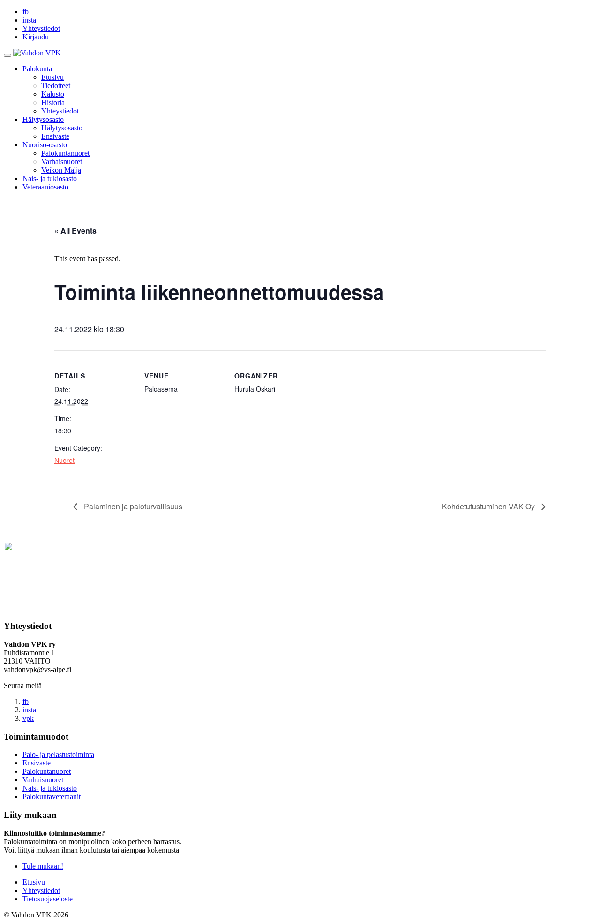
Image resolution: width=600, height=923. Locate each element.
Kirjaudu (35, 37)
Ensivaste (55, 136)
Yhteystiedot (41, 28)
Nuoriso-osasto (44, 145)
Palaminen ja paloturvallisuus (132, 506)
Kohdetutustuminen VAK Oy (489, 506)
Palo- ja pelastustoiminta (58, 754)
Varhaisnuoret (61, 162)
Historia (53, 102)
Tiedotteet (55, 86)
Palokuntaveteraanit (51, 797)
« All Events (75, 230)
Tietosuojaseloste (47, 899)
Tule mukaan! (42, 866)
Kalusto (52, 94)
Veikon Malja (61, 170)
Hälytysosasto (43, 119)
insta (29, 20)
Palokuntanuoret (65, 153)
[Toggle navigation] (7, 55)
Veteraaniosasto (45, 187)
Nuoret (64, 460)
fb (25, 11)
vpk (28, 718)
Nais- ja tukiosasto (49, 178)
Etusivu (52, 77)
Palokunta (37, 69)
